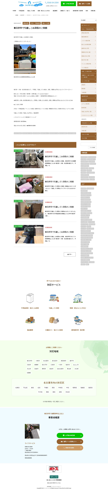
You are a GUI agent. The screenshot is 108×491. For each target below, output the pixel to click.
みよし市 (76, 364)
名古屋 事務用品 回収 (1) (86, 230)
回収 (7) (83, 264)
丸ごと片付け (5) (85, 81)
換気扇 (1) (84, 119)
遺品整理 (55, 10)
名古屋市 (46, 360)
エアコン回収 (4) (85, 103)
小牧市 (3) (84, 130)
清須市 (51, 368)
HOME (14, 10)
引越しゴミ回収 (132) (86, 71)
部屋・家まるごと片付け (44, 10)
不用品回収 (21, 10)
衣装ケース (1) (84, 208)
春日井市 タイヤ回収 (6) (86, 206)
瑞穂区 (83, 387)
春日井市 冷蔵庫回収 (72, 133)
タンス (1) (84, 228)
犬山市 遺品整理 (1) (85, 255)
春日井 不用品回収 (18, 133)
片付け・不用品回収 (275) (88, 29)
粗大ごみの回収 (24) (86, 44)
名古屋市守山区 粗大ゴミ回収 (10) (87, 233)
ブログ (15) (84, 138)
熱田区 (90, 387)
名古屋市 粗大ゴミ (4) (85, 197)
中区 (67, 387)
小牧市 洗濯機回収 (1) (85, 259)
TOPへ (70, 254)
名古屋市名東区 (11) (91, 159)
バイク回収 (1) (85, 67)
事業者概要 (49, 486)
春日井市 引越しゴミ (45, 133)
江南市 (53, 364)
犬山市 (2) (91, 168)
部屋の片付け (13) (86, 56)
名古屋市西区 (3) (85, 168)
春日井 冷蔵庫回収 (63, 133)
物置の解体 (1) (85, 36)
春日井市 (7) (84, 126)
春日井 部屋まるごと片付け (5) (87, 248)
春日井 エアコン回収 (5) (86, 204)
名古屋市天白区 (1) (91, 172)
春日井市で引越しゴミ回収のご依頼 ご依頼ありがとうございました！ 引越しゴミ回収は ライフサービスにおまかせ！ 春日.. (60, 188)
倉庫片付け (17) (85, 48)
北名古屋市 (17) (84, 161)
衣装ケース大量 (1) (85, 244)
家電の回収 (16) (85, 32)
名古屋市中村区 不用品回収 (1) (87, 237)
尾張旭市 (63, 360)
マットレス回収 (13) (86, 63)
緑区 (60, 392)
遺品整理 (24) (85, 96)
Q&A (87, 10)
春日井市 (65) (92, 224)
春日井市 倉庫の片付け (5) (86, 195)
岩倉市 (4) (89, 170)
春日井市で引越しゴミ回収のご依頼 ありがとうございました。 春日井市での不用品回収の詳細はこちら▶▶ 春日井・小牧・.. (60, 214)
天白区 (68, 392)
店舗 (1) (83, 84)
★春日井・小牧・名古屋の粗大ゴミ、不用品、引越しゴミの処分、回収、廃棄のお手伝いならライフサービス (42, 100)
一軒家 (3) (84, 92)
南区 (47, 392)
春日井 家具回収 (36, 133)
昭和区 (75, 387)
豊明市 (44, 368)
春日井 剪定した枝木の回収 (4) (87, 235)
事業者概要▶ (28, 458)
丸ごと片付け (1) (85, 224)
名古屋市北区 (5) (90, 188)
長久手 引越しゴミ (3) (85, 215)
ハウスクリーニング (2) (87, 115)
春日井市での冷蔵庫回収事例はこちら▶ (24, 77)
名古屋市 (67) (92, 161)
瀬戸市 (72, 360)
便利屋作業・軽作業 (78, 10)
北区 (39, 387)
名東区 (17, 387)
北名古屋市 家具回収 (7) (86, 199)
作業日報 (93, 10)
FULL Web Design (67, 488)
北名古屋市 (60, 368)
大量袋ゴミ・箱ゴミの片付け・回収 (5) (88, 76)
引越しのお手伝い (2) (86, 111)
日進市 (29, 364)
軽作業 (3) (84, 107)
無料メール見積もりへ (70, 441)
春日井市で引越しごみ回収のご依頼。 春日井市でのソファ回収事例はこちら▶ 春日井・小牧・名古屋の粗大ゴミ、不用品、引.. (60, 239)
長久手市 (44, 364)
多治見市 (54, 360)
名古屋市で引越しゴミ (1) (86, 210)
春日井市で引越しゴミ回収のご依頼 (59, 182)
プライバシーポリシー (56, 486)
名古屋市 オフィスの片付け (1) (87, 257)
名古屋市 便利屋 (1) (85, 217)
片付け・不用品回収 (35, 23)
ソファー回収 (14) (86, 40)
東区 (32, 387)
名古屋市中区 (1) (85, 177)
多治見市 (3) (93, 163)
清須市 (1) (84, 170)
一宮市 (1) (92, 179)
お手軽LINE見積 (70, 3)
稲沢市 (68, 364)
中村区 (60, 387)
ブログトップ (86, 25)
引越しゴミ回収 (31, 10)
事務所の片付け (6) (86, 52)
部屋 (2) (83, 88)
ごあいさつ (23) (85, 134)
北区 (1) (89, 226)
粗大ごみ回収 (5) (90, 228)
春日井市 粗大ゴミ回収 (54, 133)
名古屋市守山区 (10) (85, 163)
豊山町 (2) (84, 172)
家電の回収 (26, 23)
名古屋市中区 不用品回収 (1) (87, 219)
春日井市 (22, 15)
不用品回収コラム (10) (87, 123)
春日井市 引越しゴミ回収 (28, 133)
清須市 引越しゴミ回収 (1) (86, 239)
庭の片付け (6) (85, 59)
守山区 (25, 387)
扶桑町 (29, 373)
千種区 (46, 387)
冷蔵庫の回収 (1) (85, 246)
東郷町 (36, 364)
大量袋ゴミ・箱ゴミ (65, 10)
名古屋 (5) (84, 188)
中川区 (40, 392)
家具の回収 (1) (84, 190)
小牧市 (38, 360)
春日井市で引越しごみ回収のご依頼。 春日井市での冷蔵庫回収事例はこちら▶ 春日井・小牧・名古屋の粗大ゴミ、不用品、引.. (60, 163)
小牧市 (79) (84, 159)
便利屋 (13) (84, 100)
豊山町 (69, 368)
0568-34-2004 (53, 2)
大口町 (77, 368)
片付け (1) (84, 226)
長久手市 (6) (92, 177)
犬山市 (29, 368)
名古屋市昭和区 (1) (85, 179)
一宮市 (60, 364)
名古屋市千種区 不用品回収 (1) (87, 253)
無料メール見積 (86, 3)
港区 (54, 392)
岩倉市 (36, 368)
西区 (53, 387)
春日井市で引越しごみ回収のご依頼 (59, 156)
